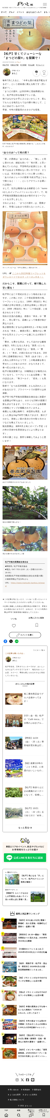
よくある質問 (15, 1095)
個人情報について (17, 1100)
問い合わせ (14, 1090)
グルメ (12, 12)
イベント (20, 12)
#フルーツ (40, 65)
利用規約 (26, 1090)
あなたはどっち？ (34, 12)
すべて (4, 12)
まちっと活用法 (31, 1095)
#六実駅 (23, 65)
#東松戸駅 (15, 65)
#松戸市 (6, 65)
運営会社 (37, 1090)
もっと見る (23, 828)
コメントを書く (27, 635)
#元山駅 (31, 65)
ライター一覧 (38, 650)
